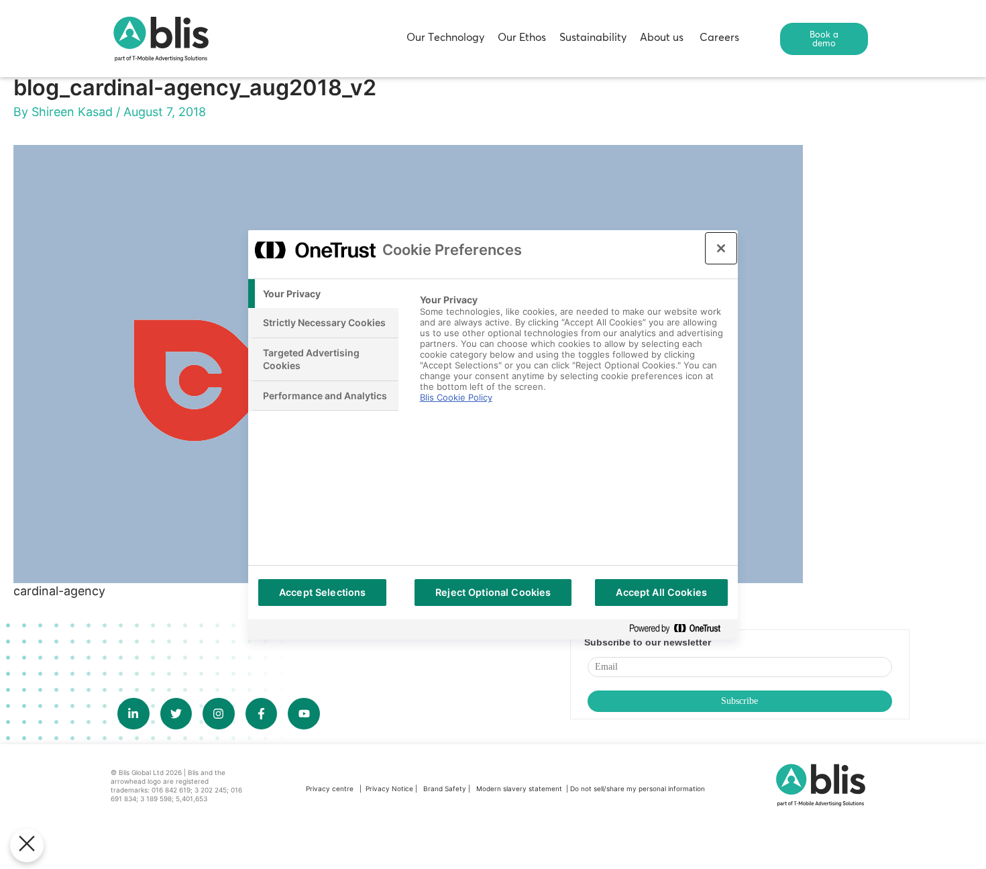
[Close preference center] (721, 248)
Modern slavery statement (520, 788)
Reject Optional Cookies (493, 592)
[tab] (323, 294)
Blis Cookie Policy (456, 397)
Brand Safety (445, 788)
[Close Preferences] (27, 845)
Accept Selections (322, 592)
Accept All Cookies (661, 592)
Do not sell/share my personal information (637, 788)
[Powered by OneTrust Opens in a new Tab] (680, 629)
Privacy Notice (389, 788)
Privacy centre (329, 788)
